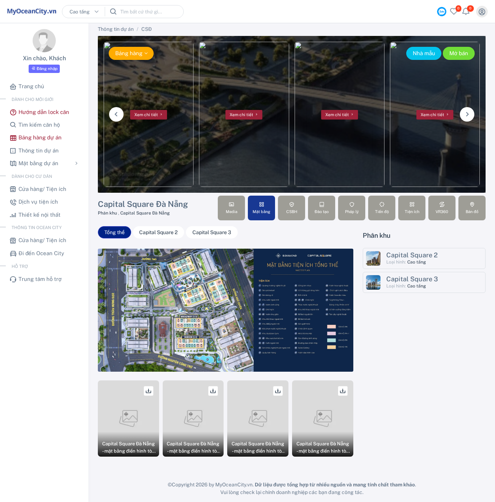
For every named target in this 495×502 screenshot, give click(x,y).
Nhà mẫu (424, 53)
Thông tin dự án (116, 29)
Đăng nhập (47, 68)
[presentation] (116, 114)
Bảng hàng (128, 53)
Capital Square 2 (158, 232)
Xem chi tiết (146, 115)
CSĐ (146, 29)
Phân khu (108, 213)
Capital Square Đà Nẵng (145, 213)
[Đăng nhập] (482, 11)
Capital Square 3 (211, 232)
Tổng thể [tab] (114, 232)
